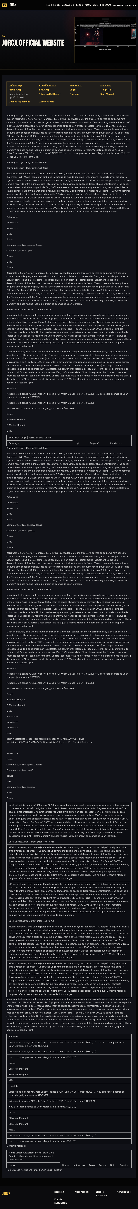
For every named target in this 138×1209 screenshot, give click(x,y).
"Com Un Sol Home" (50, 94)
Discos (57, 5)
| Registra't (106, 89)
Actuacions (68, 5)
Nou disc (74, 94)
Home (49, 5)
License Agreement (19, 101)
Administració (46, 101)
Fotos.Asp (105, 85)
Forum (87, 5)
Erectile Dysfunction (124, 5)
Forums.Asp (15, 89)
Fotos (79, 5)
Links (96, 5)
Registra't (105, 5)
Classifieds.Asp (47, 85)
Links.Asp (44, 89)
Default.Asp (15, 85)
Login (73, 89)
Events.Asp (76, 85)
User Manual (107, 94)
